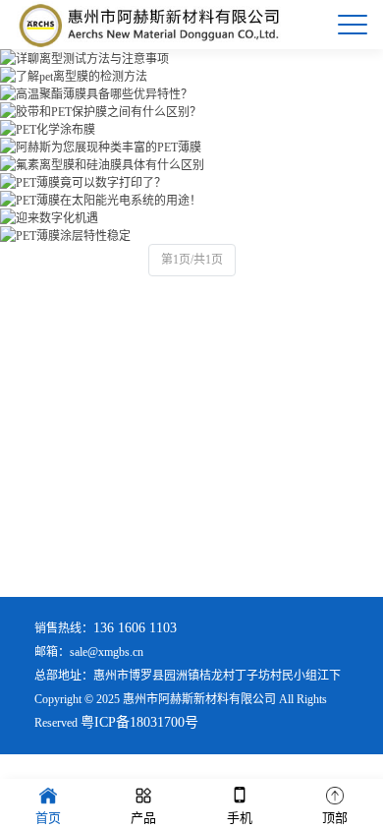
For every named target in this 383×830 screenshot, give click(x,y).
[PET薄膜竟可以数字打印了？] (83, 183)
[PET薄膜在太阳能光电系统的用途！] (100, 201)
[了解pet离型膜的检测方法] (73, 77)
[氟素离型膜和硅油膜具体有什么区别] (102, 165)
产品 (143, 817)
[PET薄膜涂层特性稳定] (65, 236)
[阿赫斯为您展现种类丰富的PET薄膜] (100, 147)
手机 (239, 817)
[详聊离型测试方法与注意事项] (84, 59)
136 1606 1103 (135, 628)
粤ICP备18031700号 (139, 722)
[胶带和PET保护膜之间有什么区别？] (100, 112)
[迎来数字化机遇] (49, 218)
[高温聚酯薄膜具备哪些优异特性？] (96, 94)
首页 (48, 817)
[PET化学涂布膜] (47, 130)
